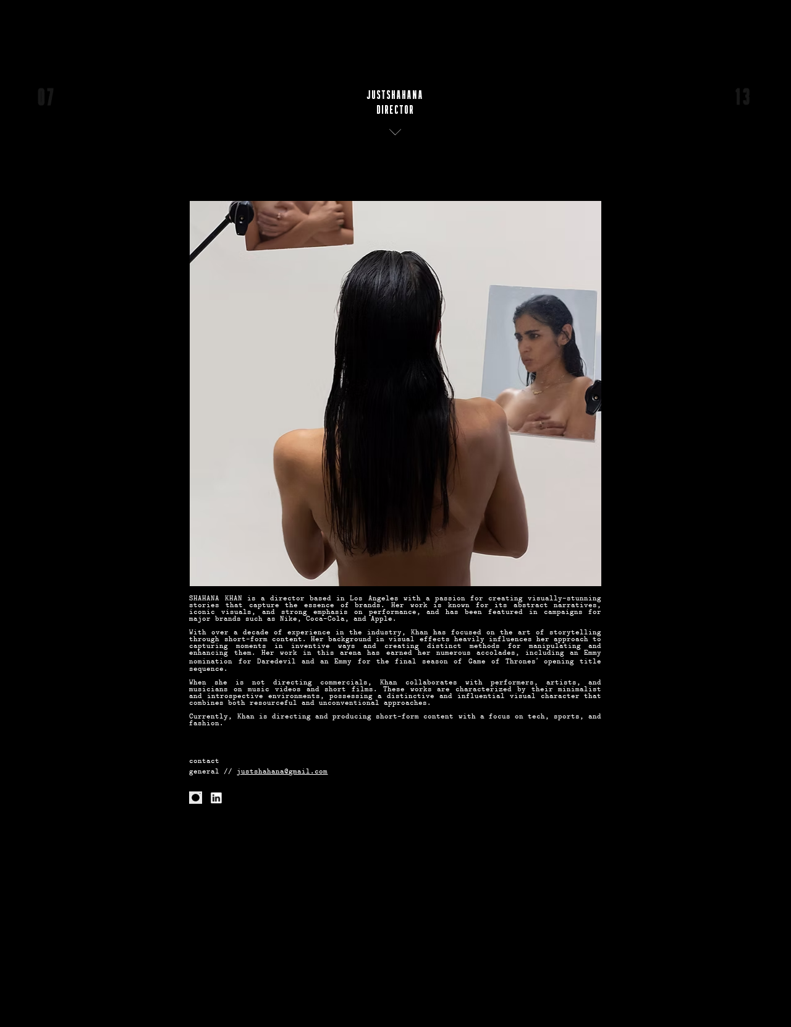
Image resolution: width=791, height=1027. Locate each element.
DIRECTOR (396, 110)
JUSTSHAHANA (395, 95)
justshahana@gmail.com (282, 772)
